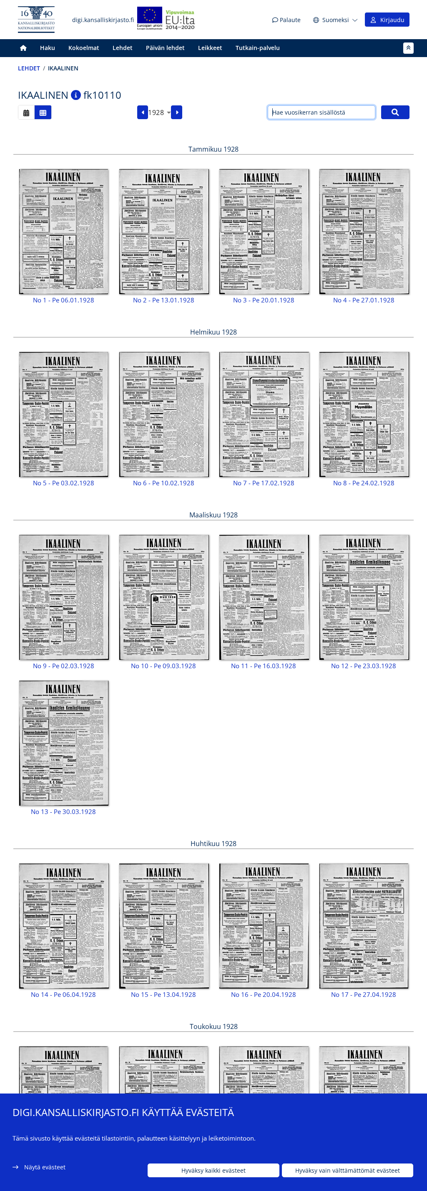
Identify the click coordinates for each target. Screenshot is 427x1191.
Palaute (289, 20)
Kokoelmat (83, 48)
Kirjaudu (390, 20)
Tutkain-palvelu (258, 48)
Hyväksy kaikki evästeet (213, 1170)
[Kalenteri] (26, 112)
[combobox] (159, 112)
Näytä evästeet (44, 1167)
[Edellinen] (142, 112)
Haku (47, 48)
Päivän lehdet (165, 48)
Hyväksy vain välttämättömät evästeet (347, 1170)
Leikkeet (210, 48)
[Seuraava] (176, 112)
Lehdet (123, 48)
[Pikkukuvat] (43, 112)
